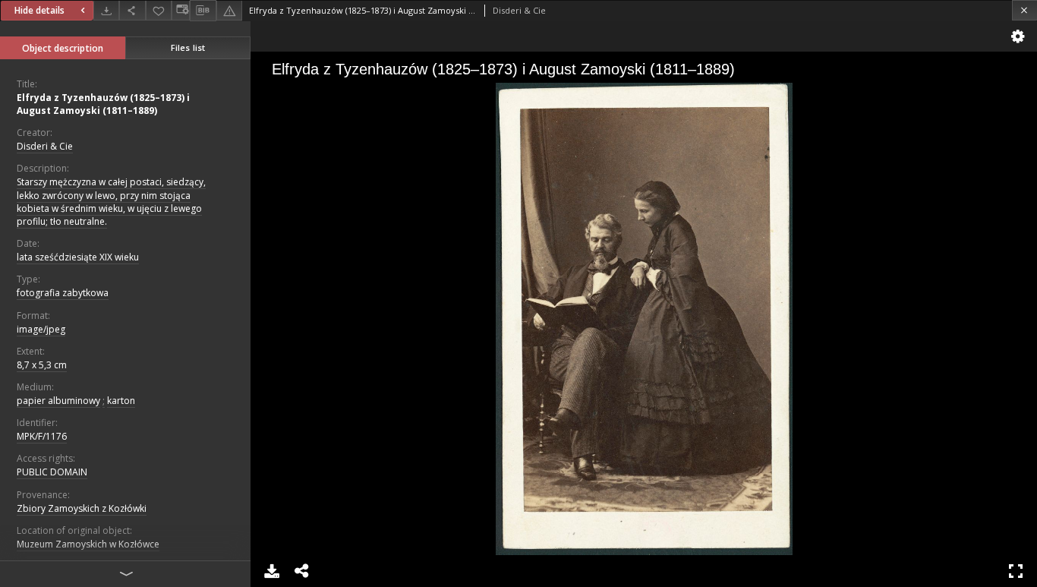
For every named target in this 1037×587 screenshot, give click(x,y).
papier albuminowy (58, 400)
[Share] (132, 10)
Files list (188, 47)
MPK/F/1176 (42, 436)
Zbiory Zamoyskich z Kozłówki (82, 508)
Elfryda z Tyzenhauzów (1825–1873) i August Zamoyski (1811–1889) (103, 104)
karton (121, 400)
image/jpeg (41, 329)
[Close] (1024, 10)
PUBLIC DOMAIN (52, 471)
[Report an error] (229, 10)
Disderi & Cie (45, 146)
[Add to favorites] (159, 10)
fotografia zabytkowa (63, 292)
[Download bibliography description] (203, 10)
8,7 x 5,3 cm (42, 364)
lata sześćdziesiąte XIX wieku (78, 257)
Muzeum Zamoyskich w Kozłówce (88, 544)
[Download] (106, 10)
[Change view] (181, 10)
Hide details (39, 10)
